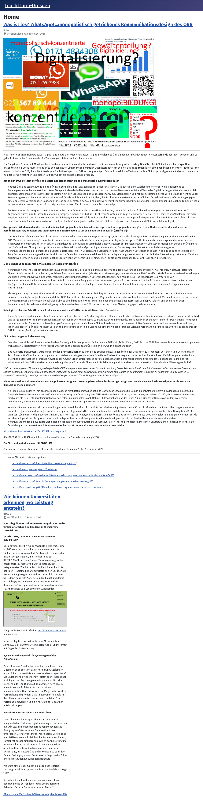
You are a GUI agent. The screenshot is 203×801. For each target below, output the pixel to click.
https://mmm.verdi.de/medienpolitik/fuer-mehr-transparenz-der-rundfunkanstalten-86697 (63, 475)
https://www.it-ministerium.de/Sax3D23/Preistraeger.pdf (34, 431)
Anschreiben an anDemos (52, 630)
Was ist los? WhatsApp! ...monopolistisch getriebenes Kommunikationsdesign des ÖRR (98, 24)
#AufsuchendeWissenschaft (33, 794)
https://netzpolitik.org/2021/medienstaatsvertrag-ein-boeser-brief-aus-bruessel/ (57, 487)
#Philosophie (10, 794)
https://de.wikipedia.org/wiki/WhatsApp (34, 469)
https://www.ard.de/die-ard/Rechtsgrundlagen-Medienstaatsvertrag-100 (52, 481)
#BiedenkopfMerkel (60, 794)
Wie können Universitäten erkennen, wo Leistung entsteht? (31, 502)
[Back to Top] (198, 795)
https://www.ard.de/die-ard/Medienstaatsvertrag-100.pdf (44, 463)
